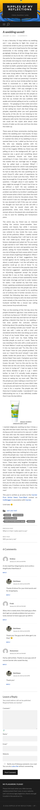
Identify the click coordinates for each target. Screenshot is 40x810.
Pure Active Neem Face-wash (15, 521)
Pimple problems (10, 518)
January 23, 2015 (9, 36)
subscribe (15, 766)
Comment (7, 708)
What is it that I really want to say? (15, 530)
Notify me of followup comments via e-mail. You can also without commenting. (20, 765)
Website (6, 754)
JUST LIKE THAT (12, 511)
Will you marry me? (9, 538)
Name (5, 734)
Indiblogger (7, 500)
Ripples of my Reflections (20, 8)
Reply (5, 572)
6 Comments (22, 36)
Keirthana (16, 581)
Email (5, 744)
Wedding (31, 521)
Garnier (28, 500)
